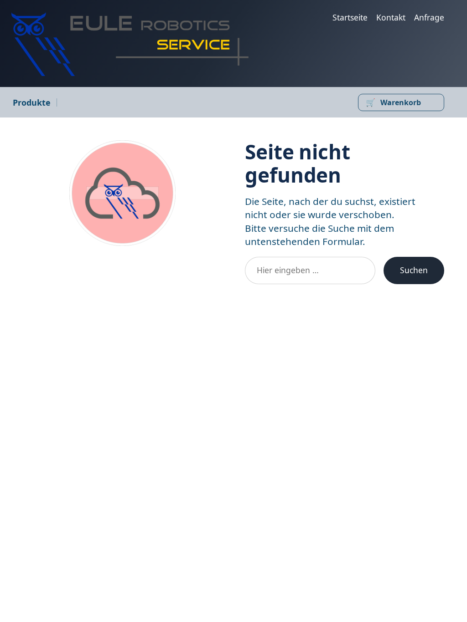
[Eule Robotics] (130, 44)
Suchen (414, 270)
